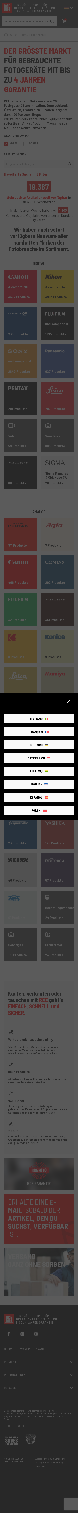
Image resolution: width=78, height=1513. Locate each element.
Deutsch (36, 745)
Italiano (36, 719)
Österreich (36, 758)
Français (36, 732)
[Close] (69, 701)
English (36, 784)
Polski (36, 810)
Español (36, 797)
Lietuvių (36, 771)
